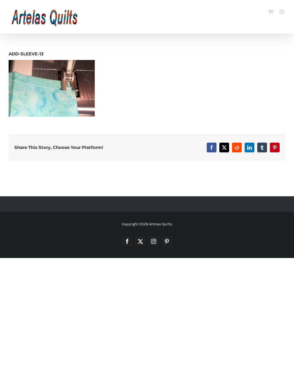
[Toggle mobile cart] (271, 12)
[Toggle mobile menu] (282, 12)
